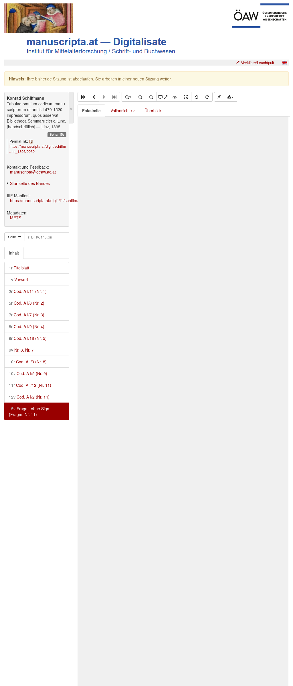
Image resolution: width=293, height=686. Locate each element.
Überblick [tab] (152, 110)
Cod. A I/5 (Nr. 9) (28, 373)
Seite (13, 236)
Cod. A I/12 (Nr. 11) (30, 385)
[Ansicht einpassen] (185, 97)
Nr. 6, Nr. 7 (21, 350)
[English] (284, 62)
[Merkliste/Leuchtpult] (219, 97)
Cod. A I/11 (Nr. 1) (28, 291)
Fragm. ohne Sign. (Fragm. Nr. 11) (29, 411)
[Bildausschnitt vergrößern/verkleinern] (163, 97)
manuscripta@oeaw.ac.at (33, 172)
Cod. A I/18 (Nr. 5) (28, 338)
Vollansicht (120, 110)
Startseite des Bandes (30, 183)
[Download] (230, 97)
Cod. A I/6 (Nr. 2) (26, 303)
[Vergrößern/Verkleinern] (128, 97)
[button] (83, 97)
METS (15, 217)
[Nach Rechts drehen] (207, 97)
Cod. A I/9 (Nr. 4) (26, 326)
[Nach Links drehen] (196, 97)
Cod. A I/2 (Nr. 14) (29, 397)
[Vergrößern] (151, 97)
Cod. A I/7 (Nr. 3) (26, 315)
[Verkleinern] (140, 97)
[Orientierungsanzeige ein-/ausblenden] (174, 97)
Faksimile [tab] (91, 110)
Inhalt (14, 253)
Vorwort (18, 279)
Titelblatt (19, 268)
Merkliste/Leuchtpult (256, 62)
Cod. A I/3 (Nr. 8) (28, 361)
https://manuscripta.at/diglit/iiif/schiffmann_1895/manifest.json (65, 200)
